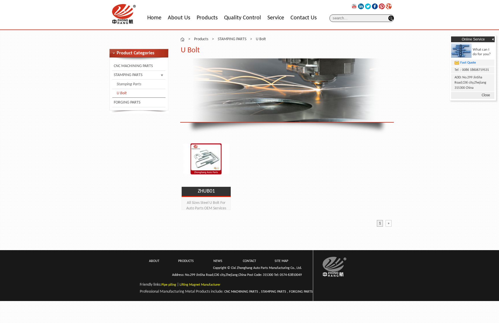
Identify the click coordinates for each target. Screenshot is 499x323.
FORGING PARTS (127, 102)
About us (179, 18)
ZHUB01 (206, 191)
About (154, 261)
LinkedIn (361, 6)
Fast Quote (468, 62)
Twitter (368, 6)
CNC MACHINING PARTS (133, 66)
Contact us (304, 18)
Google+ (389, 6)
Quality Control (242, 18)
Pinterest (382, 6)
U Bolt (122, 93)
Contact (249, 261)
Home (154, 18)
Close (486, 95)
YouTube (354, 6)
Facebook (375, 6)
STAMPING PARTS (128, 75)
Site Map (281, 261)
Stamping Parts (129, 84)
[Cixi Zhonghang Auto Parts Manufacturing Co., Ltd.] (124, 24)
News (217, 261)
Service (275, 18)
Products (207, 18)
